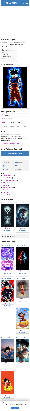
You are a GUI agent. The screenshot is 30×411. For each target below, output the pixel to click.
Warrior (5, 195)
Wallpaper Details (6, 56)
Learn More (17, 406)
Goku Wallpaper (6, 54)
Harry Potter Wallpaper (7, 203)
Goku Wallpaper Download (8, 60)
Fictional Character (8, 180)
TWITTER (6, 169)
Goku (3, 58)
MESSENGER (19, 162)
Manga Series (7, 190)
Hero (4, 185)
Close (15, 408)
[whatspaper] (10, 3)
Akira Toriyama (7, 175)
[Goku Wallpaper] (15, 87)
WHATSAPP (6, 162)
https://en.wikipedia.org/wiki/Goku (10, 143)
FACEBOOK (19, 166)
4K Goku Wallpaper (6, 245)
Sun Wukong (7, 192)
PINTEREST (19, 169)
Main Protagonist (8, 187)
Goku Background (6, 278)
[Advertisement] (15, 21)
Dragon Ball (6, 178)
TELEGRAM (6, 166)
